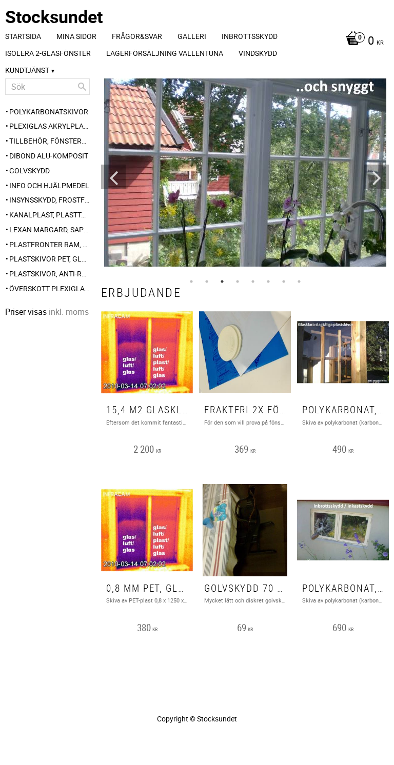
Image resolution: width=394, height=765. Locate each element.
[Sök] (82, 86)
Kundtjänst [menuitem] (27, 70)
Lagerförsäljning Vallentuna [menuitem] (164, 53)
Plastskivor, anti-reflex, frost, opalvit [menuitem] (49, 273)
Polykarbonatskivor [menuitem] (48, 111)
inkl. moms (69, 311)
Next (376, 177)
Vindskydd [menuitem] (258, 53)
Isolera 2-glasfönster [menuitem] (48, 53)
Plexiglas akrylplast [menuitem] (49, 126)
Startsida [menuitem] (23, 36)
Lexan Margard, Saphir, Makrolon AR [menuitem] (49, 229)
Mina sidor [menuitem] (76, 36)
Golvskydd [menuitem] (29, 170)
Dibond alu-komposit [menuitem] (48, 155)
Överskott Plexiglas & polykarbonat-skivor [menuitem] (49, 288)
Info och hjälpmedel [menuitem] (49, 185)
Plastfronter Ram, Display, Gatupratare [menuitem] (49, 244)
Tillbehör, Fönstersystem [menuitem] (49, 141)
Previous (113, 177)
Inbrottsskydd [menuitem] (250, 36)
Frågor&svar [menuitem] (137, 36)
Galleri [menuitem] (192, 36)
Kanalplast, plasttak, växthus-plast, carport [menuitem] (49, 214)
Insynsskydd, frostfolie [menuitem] (49, 200)
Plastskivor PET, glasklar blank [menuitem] (49, 259)
